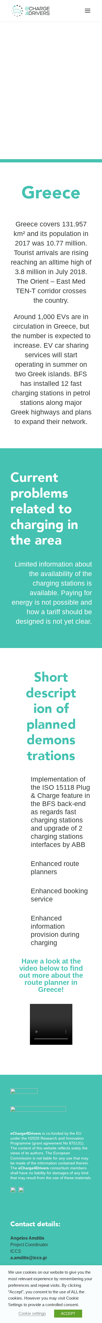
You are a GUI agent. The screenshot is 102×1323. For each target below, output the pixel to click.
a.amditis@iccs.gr (28, 1257)
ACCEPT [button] (68, 1314)
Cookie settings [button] (32, 1313)
